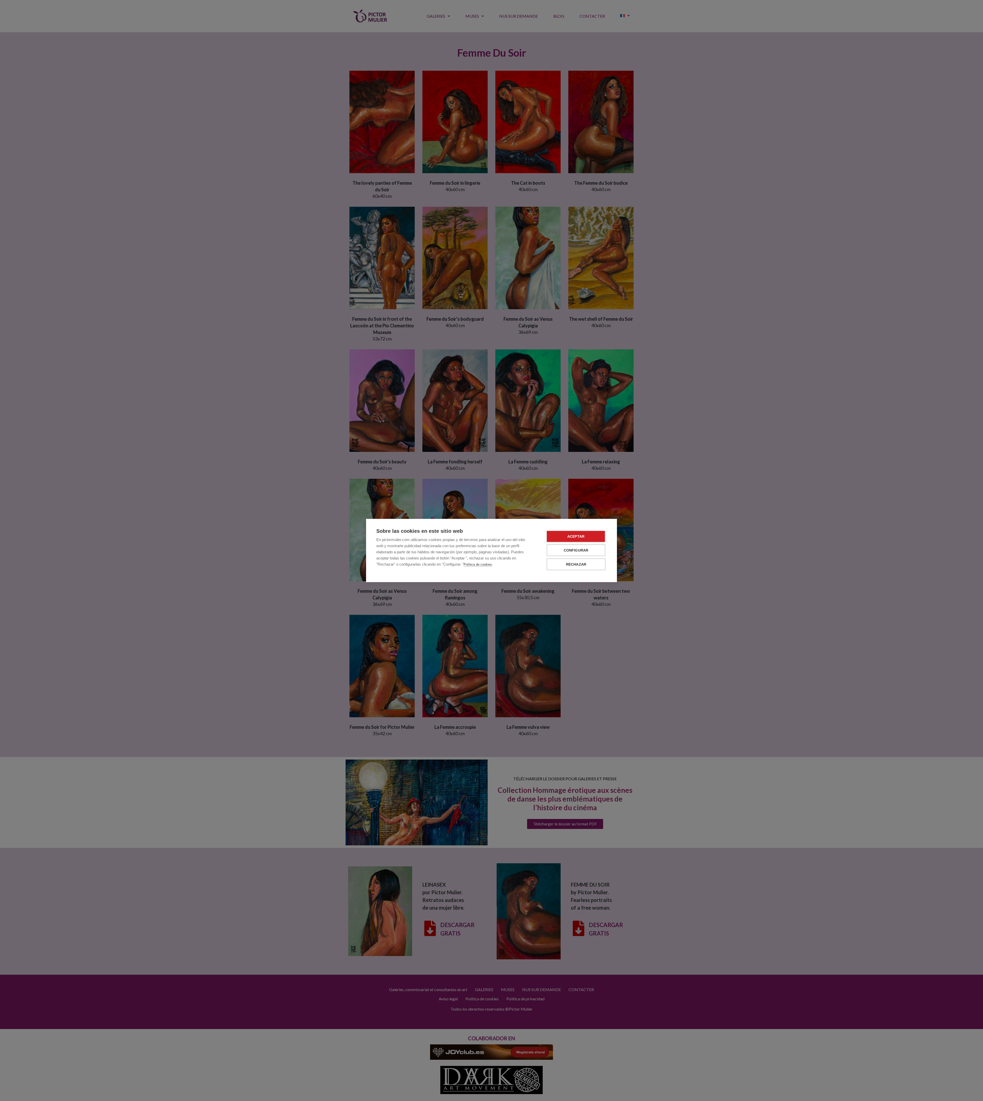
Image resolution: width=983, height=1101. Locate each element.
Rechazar (576, 564)
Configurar (576, 550)
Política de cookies (478, 564)
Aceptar (575, 536)
